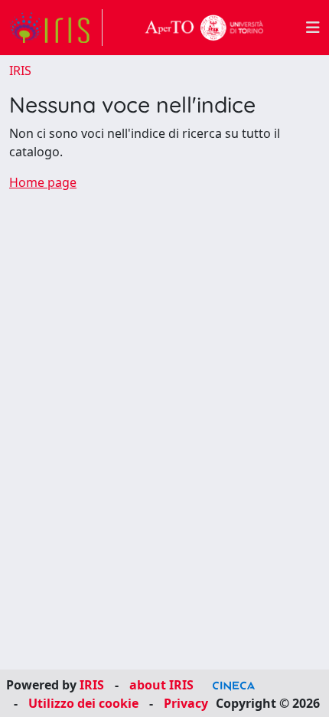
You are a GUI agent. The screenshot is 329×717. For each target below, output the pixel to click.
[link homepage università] (204, 27)
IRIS (20, 70)
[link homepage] (56, 27)
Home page (43, 182)
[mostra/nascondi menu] (313, 27)
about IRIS (161, 684)
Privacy (186, 703)
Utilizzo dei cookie (83, 703)
